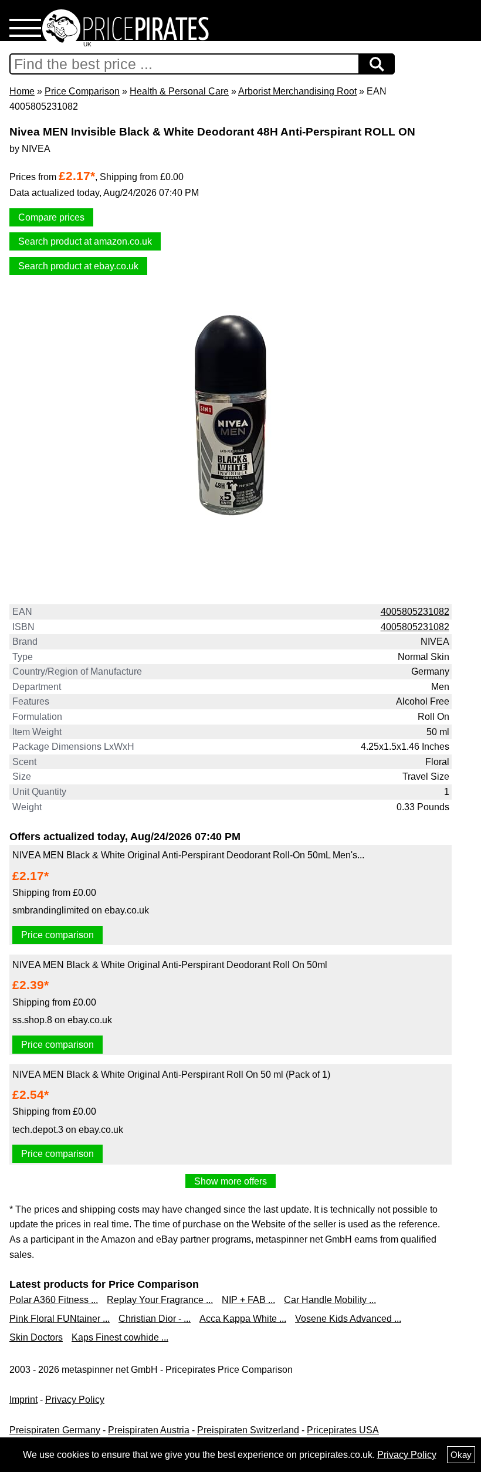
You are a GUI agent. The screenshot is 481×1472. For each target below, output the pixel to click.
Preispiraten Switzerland (248, 1430)
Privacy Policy (74, 1400)
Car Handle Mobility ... (330, 1300)
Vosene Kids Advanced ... (348, 1319)
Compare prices (51, 217)
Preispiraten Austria (148, 1430)
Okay (461, 1455)
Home (22, 91)
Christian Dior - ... (154, 1319)
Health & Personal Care (179, 91)
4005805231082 (415, 612)
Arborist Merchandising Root (297, 91)
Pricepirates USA (343, 1430)
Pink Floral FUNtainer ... (59, 1319)
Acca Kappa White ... (242, 1319)
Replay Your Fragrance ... (160, 1300)
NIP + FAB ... (248, 1300)
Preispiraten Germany (54, 1430)
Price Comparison (82, 91)
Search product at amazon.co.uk (85, 241)
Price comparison (57, 935)
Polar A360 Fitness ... (53, 1300)
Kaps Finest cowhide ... (120, 1337)
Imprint (23, 1400)
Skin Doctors (36, 1337)
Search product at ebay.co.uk (78, 266)
